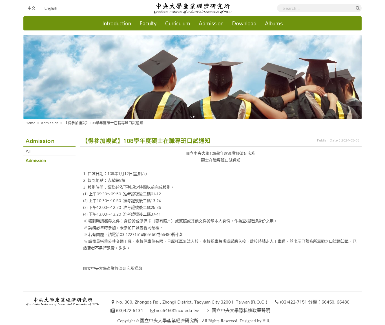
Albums (274, 23)
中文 (32, 8)
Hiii (265, 321)
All (28, 151)
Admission (211, 23)
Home (30, 123)
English (50, 8)
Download (244, 23)
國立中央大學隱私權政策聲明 (241, 310)
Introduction (116, 23)
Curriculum (177, 23)
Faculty (148, 23)
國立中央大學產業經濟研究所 (170, 321)
